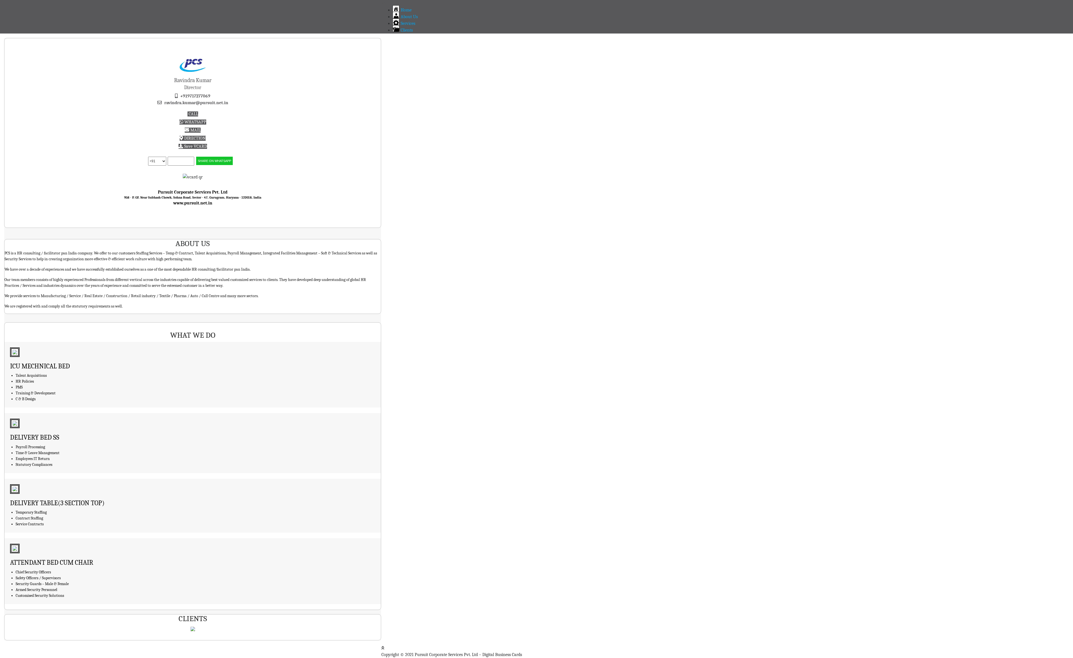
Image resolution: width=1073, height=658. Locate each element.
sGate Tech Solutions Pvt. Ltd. (204, 231)
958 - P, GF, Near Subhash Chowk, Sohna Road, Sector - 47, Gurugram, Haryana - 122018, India (192, 197)
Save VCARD (195, 146)
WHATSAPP (194, 122)
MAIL (195, 130)
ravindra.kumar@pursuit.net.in (196, 102)
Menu (386, 3)
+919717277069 (195, 96)
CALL (192, 113)
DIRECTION (194, 138)
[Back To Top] (382, 647)
